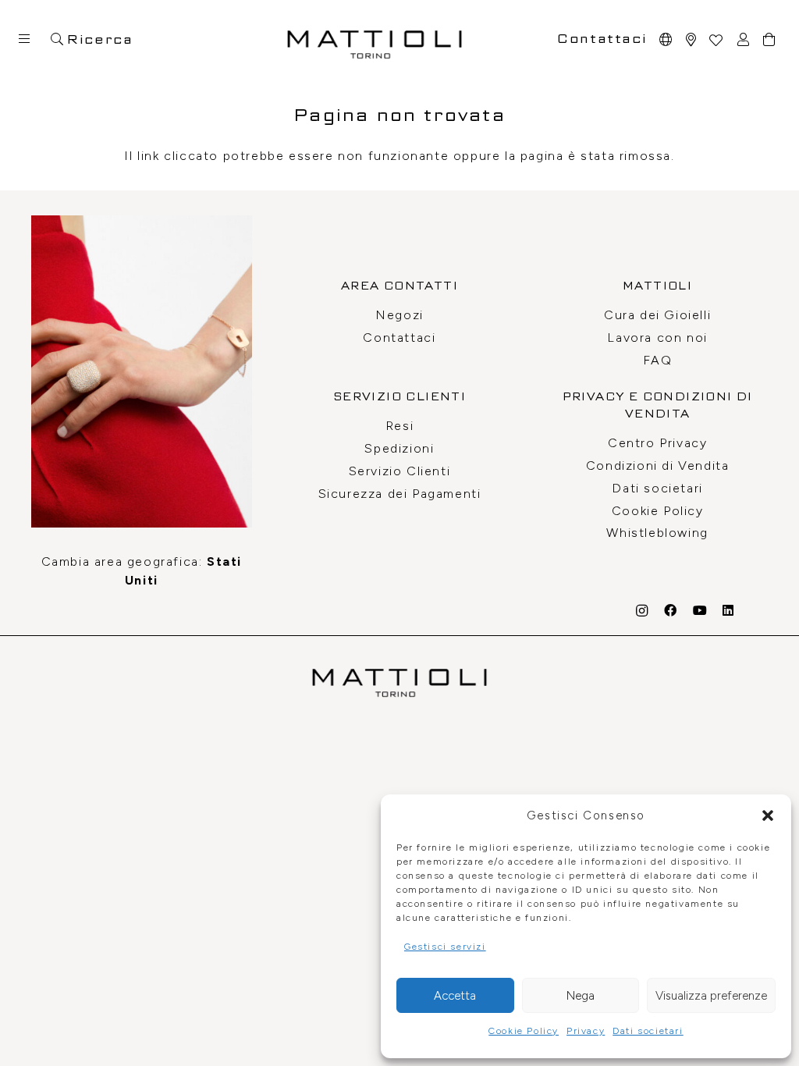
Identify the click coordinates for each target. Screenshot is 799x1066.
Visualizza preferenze (711, 996)
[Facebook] (671, 610)
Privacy (585, 1030)
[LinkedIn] (729, 610)
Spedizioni (399, 448)
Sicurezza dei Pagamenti (399, 493)
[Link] (692, 39)
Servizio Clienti (400, 471)
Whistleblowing (657, 532)
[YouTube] (700, 610)
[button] (768, 815)
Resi (399, 425)
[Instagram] (642, 611)
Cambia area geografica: (141, 571)
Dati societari (648, 1030)
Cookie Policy (523, 1030)
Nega (580, 996)
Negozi (399, 314)
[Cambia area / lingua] (666, 39)
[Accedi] (744, 39)
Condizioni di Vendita (658, 465)
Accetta (455, 996)
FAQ (658, 360)
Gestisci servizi (445, 946)
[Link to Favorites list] (715, 39)
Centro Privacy (657, 442)
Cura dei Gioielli (657, 314)
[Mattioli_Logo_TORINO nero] (374, 39)
